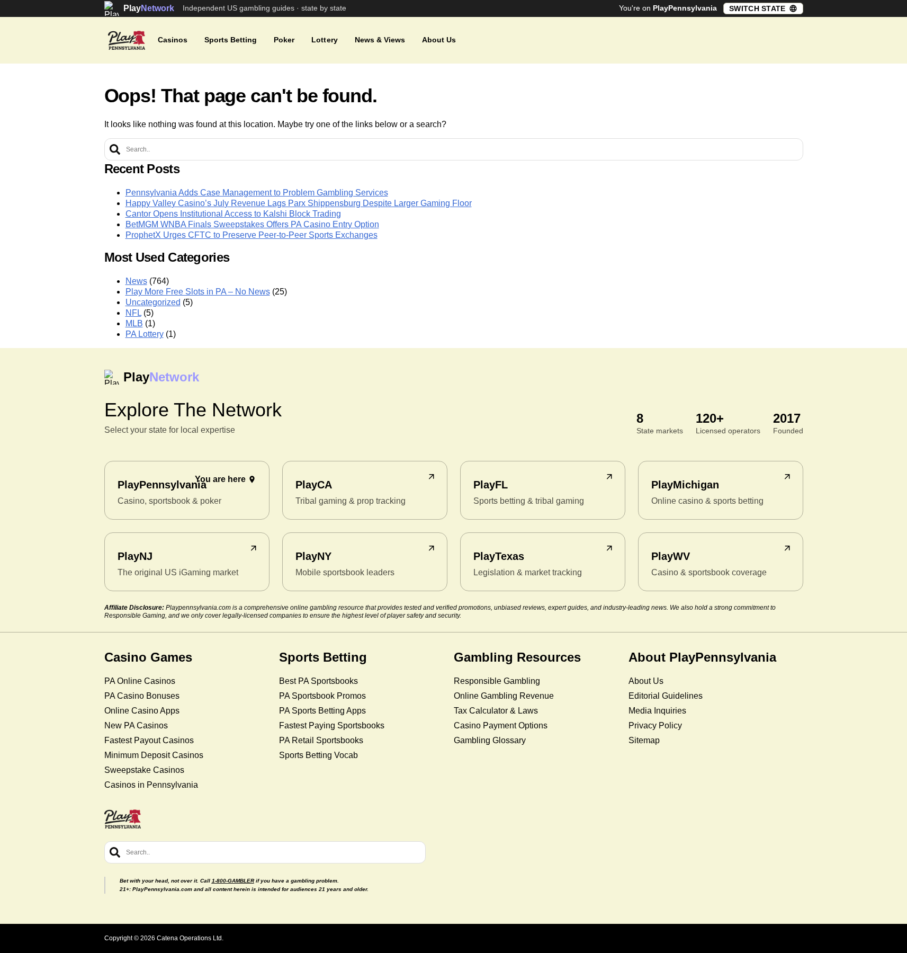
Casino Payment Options (500, 725)
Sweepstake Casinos (144, 769)
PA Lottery (144, 334)
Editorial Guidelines (665, 695)
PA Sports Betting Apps (322, 710)
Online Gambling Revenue (504, 695)
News (136, 281)
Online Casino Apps (141, 710)
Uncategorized (153, 302)
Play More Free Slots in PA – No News (197, 291)
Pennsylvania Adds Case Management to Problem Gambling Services (256, 192)
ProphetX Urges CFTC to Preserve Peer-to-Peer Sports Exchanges (251, 234)
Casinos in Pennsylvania (151, 784)
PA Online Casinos (139, 680)
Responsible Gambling (497, 680)
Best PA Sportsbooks (318, 680)
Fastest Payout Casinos (149, 740)
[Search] (114, 149)
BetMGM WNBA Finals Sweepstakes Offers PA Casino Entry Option (252, 224)
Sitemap (644, 740)
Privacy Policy (655, 725)
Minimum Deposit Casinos (153, 755)
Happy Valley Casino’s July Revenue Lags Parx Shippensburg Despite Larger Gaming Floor (298, 203)
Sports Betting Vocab (318, 755)
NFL (133, 312)
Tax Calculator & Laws (496, 710)
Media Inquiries (657, 710)
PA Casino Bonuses (141, 695)
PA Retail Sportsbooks (321, 740)
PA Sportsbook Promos (322, 695)
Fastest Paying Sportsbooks (331, 725)
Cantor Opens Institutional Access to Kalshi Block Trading (233, 213)
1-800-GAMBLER (233, 881)
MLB (134, 323)
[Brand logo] (126, 40)
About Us (645, 680)
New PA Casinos (136, 725)
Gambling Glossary (490, 740)
